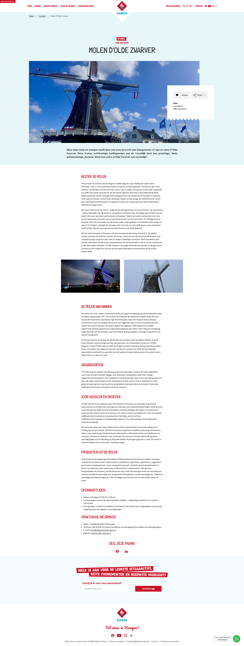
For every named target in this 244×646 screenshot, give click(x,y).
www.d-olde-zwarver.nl (101, 533)
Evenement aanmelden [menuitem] (170, 641)
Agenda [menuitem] (38, 6)
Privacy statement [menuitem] (117, 641)
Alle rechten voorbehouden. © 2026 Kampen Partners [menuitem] (86, 641)
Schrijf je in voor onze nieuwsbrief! (102, 583)
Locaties (42, 16)
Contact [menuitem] (199, 6)
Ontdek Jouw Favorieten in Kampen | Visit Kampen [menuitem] (187, 5)
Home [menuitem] (29, 6)
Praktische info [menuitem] (86, 6)
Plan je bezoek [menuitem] (68, 6)
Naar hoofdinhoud (7, 1)
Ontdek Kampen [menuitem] (50, 6)
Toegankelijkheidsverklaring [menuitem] (138, 641)
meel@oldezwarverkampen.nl (103, 530)
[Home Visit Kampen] (122, 7)
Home (31, 16)
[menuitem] (181, 95)
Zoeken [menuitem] (184, 5)
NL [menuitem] (190, 6)
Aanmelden (146, 588)
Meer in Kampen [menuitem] (173, 6)
